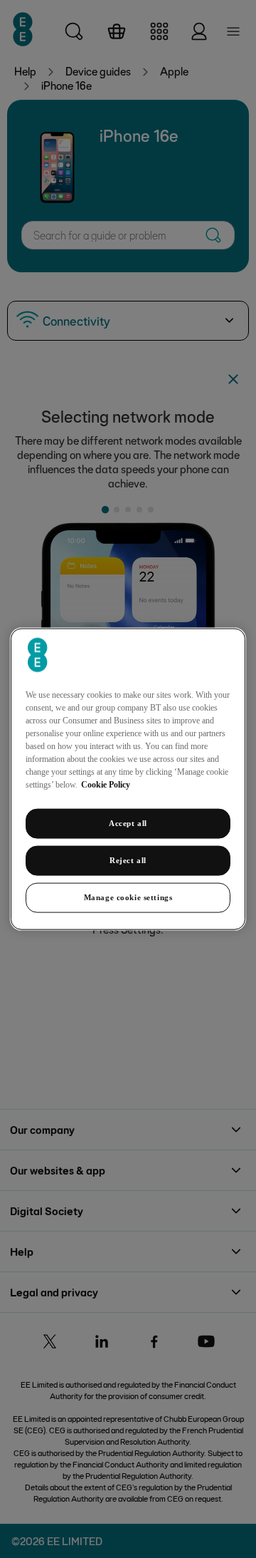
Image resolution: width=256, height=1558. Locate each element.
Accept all (128, 823)
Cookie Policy (105, 785)
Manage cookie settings (128, 896)
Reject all (128, 860)
